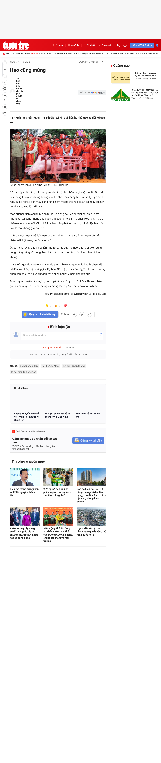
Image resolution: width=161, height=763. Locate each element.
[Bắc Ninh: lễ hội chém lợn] (89, 401)
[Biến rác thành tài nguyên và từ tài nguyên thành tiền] (25, 477)
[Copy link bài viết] (81, 314)
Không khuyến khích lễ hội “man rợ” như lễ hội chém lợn (27, 416)
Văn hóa (105, 54)
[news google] (92, 92)
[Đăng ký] (88, 440)
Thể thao (122, 54)
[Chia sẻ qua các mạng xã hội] (89, 314)
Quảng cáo (107, 45)
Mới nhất (10, 54)
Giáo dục (131, 54)
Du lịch (85, 54)
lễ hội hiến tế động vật (23, 371)
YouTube (75, 45)
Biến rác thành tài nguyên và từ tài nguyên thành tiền (24, 492)
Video (27, 54)
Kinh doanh (62, 54)
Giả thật (156, 54)
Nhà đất (139, 54)
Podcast (59, 45)
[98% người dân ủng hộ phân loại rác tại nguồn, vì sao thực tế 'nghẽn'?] (58, 477)
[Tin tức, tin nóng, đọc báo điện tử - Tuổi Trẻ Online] (15, 45)
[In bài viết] (4, 113)
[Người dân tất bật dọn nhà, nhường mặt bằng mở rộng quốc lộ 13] (91, 516)
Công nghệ (72, 54)
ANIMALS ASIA (50, 365)
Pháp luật (51, 54)
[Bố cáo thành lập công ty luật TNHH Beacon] (120, 78)
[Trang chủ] (3, 54)
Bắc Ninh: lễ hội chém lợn (87, 415)
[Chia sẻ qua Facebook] (74, 314)
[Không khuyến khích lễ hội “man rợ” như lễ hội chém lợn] (27, 401)
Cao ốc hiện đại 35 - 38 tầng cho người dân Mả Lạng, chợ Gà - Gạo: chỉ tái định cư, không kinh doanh (91, 495)
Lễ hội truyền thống (74, 365)
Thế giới (42, 54)
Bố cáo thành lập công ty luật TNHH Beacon (146, 74)
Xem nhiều (19, 54)
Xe (79, 54)
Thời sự (34, 54)
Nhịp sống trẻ (95, 54)
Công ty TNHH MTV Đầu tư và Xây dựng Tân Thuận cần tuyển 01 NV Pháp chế (144, 92)
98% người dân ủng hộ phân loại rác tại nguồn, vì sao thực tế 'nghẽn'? (57, 492)
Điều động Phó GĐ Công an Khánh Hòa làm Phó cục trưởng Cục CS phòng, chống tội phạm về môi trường (58, 534)
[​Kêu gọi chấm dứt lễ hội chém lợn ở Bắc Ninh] (58, 401)
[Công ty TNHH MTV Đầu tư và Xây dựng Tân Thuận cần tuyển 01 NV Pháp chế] (120, 95)
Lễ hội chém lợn (29, 365)
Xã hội (26, 62)
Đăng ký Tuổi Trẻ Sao (142, 45)
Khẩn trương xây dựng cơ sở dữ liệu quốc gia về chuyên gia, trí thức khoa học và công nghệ (24, 533)
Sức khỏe (148, 54)
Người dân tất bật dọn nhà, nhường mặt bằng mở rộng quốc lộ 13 (91, 531)
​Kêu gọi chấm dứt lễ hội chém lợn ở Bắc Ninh (58, 415)
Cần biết (91, 45)
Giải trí (114, 54)
